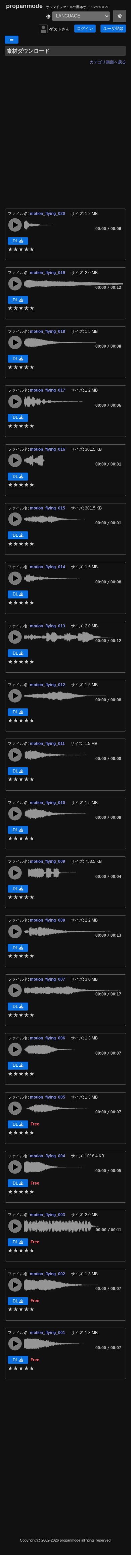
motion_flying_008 (48, 920)
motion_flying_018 (48, 331)
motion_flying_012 (48, 684)
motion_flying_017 (48, 390)
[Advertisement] (65, 132)
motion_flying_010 (48, 802)
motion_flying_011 (48, 743)
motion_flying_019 (48, 272)
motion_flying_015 (48, 508)
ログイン (85, 28)
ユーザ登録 (113, 28)
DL (16, 240)
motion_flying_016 (48, 449)
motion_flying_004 (48, 1156)
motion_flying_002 (48, 1274)
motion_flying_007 (48, 979)
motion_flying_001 (48, 1332)
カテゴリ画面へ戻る (108, 62)
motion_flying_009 (48, 861)
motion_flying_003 (48, 1214)
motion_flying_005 (48, 1097)
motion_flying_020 (48, 213)
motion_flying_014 (48, 567)
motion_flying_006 (48, 1038)
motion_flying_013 (48, 626)
